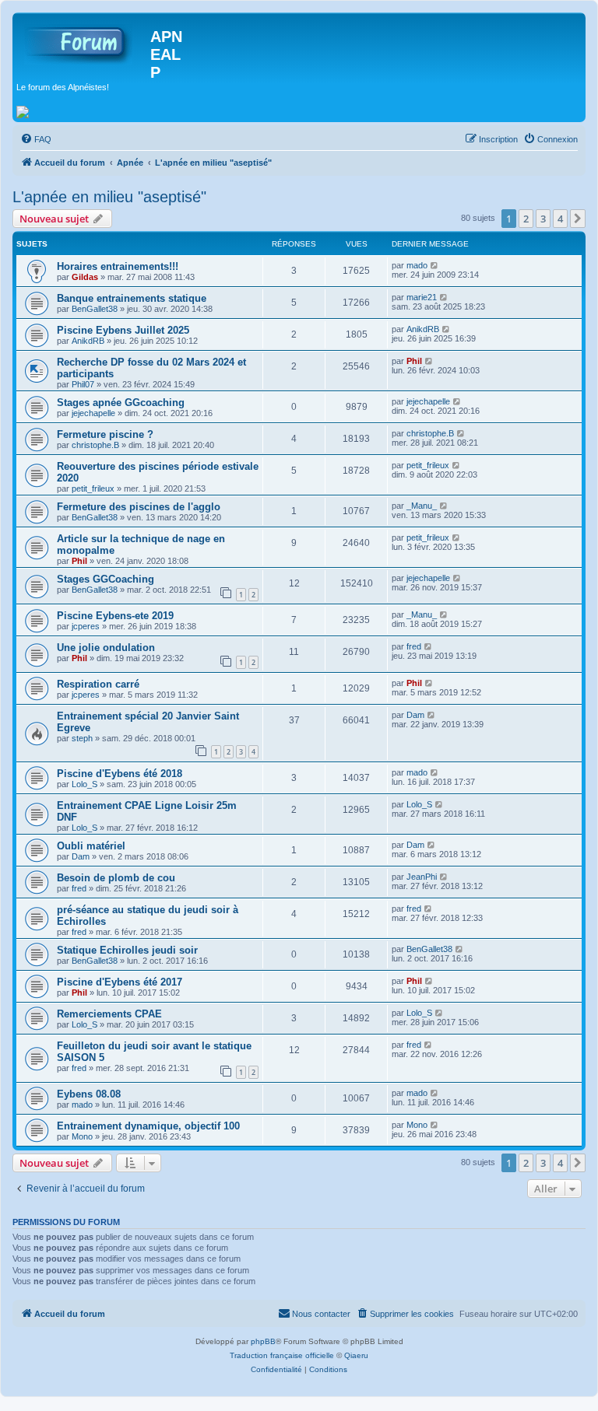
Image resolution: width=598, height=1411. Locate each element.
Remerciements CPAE (109, 1014)
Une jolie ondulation (106, 647)
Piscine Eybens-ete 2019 (115, 615)
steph (82, 738)
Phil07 (83, 384)
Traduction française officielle (282, 1355)
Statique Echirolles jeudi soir (127, 950)
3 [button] (543, 219)
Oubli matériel (91, 846)
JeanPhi (421, 876)
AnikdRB (88, 340)
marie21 (421, 297)
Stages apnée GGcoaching (121, 402)
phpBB (263, 1341)
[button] (578, 218)
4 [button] (560, 219)
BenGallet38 (95, 308)
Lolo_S (84, 784)
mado (416, 265)
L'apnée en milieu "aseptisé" (109, 196)
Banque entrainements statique (131, 298)
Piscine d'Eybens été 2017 (119, 982)
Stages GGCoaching (105, 579)
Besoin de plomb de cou (116, 878)
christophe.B (95, 445)
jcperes (86, 626)
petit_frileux (93, 488)
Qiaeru (356, 1355)
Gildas (85, 277)
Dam (415, 715)
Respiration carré (98, 684)
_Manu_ (421, 505)
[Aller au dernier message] (435, 265)
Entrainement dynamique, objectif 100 (148, 1126)
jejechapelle (93, 413)
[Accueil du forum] (83, 41)
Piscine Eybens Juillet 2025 (123, 330)
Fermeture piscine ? (105, 434)
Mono (82, 1136)
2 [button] (526, 219)
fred (413, 646)
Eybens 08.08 (89, 1094)
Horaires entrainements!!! (117, 266)
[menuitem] (35, 139)
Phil (414, 361)
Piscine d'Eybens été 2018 (119, 773)
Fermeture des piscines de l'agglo (138, 507)
